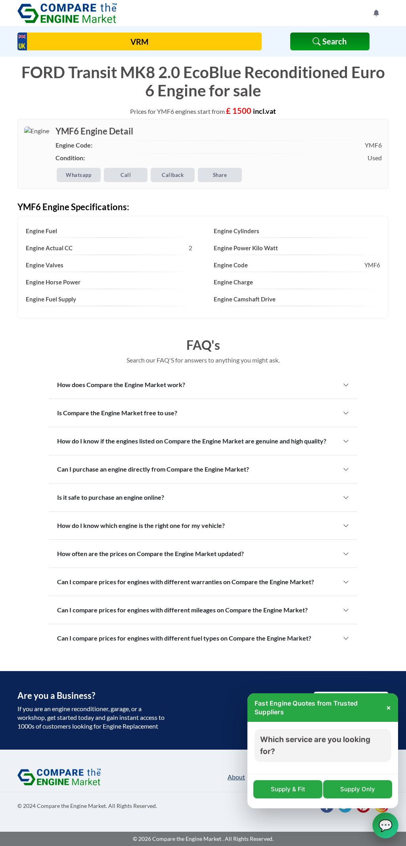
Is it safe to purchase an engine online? (110, 497)
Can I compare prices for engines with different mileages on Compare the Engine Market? (182, 610)
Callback (173, 175)
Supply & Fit (288, 789)
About (236, 777)
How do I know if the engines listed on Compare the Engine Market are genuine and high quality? (191, 441)
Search (334, 41)
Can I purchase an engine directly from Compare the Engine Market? (153, 469)
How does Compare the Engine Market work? (121, 384)
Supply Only (357, 789)
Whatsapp (78, 175)
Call (126, 175)
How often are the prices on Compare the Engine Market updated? (150, 553)
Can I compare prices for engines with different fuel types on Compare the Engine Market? (184, 638)
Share (220, 175)
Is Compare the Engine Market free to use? (117, 412)
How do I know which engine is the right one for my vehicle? (141, 525)
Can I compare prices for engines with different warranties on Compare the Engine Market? (185, 581)
